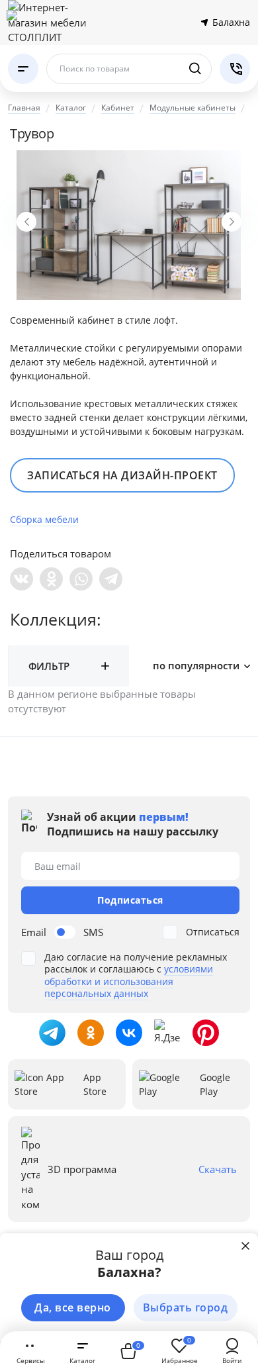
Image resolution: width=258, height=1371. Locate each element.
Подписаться (130, 900)
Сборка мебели (44, 519)
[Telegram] (110, 579)
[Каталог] (23, 69)
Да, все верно (72, 1307)
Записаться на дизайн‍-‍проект (122, 475)
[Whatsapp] (81, 579)
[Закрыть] (245, 1245)
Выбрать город (185, 1307)
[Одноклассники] (51, 579)
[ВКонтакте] (21, 579)
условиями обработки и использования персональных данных (128, 981)
